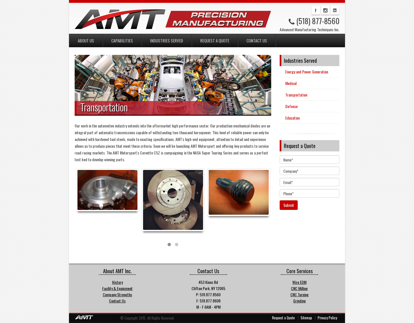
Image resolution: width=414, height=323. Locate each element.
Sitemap (306, 317)
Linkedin (335, 10)
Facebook (315, 10)
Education (292, 118)
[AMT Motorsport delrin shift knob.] (238, 192)
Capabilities (122, 40)
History (117, 282)
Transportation (296, 95)
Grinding (299, 301)
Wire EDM (299, 282)
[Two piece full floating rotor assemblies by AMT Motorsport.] (173, 200)
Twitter (325, 10)
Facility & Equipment (117, 288)
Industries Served (166, 40)
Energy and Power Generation (306, 72)
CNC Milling (299, 288)
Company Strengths (117, 294)
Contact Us (256, 40)
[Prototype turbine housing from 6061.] (107, 190)
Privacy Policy (327, 317)
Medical (291, 83)
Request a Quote (214, 40)
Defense (291, 106)
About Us (86, 40)
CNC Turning (299, 294)
